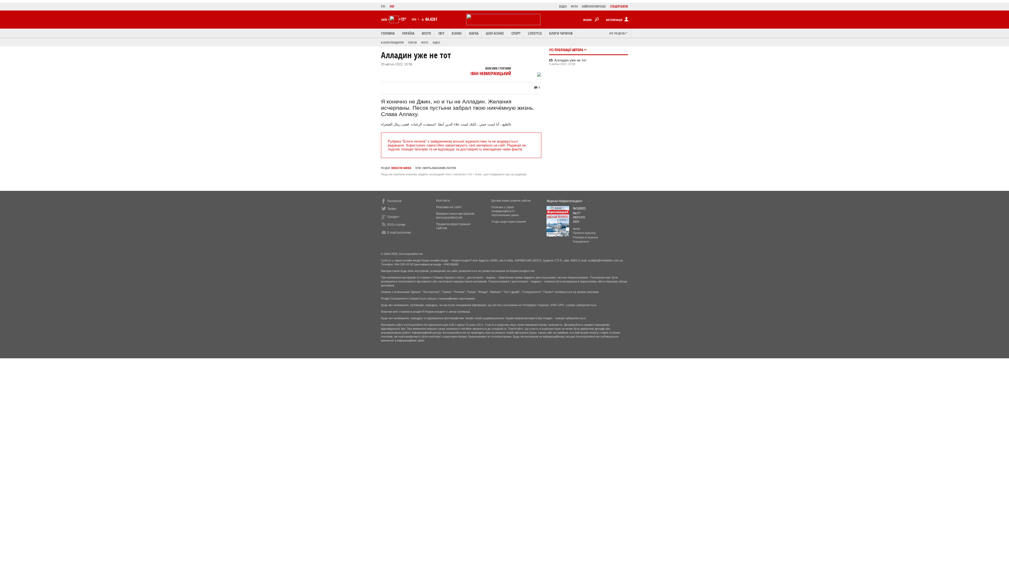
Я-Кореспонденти (392, 42)
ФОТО (574, 6)
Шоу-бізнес (495, 33)
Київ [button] (384, 20)
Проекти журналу (584, 232)
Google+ (393, 217)
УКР (392, 6)
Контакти (443, 200)
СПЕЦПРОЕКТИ (619, 6)
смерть (426, 168)
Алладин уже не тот (570, 60)
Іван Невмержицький (490, 73)
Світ (441, 33)
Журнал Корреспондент (565, 201)
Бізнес (457, 33)
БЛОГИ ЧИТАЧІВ (561, 33)
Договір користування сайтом (511, 200)
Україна (408, 33)
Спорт (516, 33)
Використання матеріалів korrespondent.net (455, 215)
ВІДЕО (563, 6)
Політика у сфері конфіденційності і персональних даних (505, 211)
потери (451, 168)
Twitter (392, 209)
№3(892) (579, 208)
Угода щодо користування (508, 221)
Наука (473, 33)
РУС (383, 6)
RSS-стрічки (396, 225)
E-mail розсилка (399, 232)
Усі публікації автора (566, 49)
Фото (424, 42)
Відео (436, 42)
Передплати (581, 241)
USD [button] (414, 19)
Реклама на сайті (449, 207)
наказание (439, 168)
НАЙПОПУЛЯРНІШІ (594, 6)
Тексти (412, 42)
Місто (426, 33)
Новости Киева (401, 168)
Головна (388, 33)
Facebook (394, 201)
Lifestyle (535, 33)
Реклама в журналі (585, 237)
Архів (576, 228)
